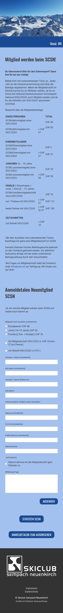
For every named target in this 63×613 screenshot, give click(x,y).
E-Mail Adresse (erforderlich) (17, 435)
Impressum (31, 588)
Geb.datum (9, 391)
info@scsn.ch (18, 266)
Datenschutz (31, 591)
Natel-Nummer (11, 446)
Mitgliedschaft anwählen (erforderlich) (21, 322)
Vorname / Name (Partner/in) (17, 380)
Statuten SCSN (31, 519)
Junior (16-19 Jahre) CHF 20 (22, 330)
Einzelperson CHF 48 (18, 326)
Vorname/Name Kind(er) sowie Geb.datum (22, 402)
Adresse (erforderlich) (14, 413)
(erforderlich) (11, 457)
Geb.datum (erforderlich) (15, 368)
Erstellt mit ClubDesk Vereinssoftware (31, 601)
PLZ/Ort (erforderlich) (14, 424)
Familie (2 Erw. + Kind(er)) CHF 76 (25, 334)
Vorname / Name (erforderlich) (17, 357)
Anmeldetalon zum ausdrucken (31, 534)
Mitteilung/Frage (12, 472)
